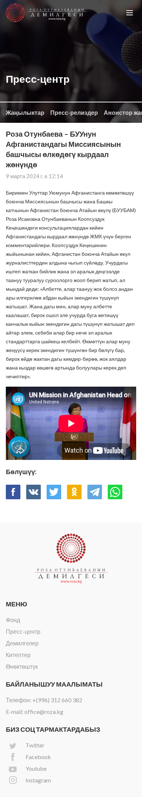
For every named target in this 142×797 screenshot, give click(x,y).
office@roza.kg (43, 711)
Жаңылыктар (25, 112)
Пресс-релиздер (74, 112)
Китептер (18, 654)
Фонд (13, 619)
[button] (129, 12)
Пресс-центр (23, 631)
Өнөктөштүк (22, 666)
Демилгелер (22, 643)
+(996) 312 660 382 (57, 699)
